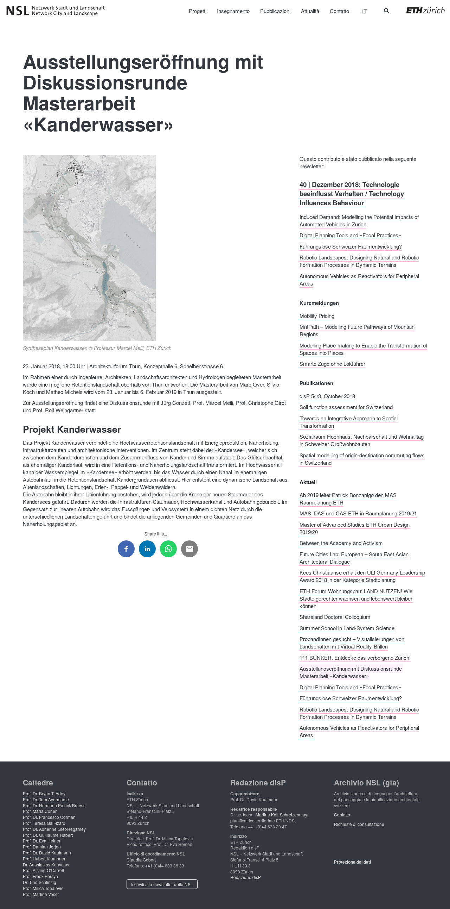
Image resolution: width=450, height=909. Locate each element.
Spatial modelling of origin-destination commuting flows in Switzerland (362, 458)
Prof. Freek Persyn (40, 876)
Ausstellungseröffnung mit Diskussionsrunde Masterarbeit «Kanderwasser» (351, 672)
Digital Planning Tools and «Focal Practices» (350, 235)
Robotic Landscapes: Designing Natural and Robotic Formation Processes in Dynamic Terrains (359, 260)
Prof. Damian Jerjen (42, 847)
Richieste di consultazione (359, 824)
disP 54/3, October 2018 (327, 395)
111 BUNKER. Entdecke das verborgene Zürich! (355, 657)
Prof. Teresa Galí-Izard (44, 823)
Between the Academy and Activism (341, 542)
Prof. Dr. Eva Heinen (42, 841)
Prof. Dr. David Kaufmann (47, 852)
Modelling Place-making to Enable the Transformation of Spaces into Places (363, 348)
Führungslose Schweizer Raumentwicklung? (351, 246)
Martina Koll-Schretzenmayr (282, 814)
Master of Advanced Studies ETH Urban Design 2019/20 (355, 527)
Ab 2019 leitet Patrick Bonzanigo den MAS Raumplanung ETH (348, 498)
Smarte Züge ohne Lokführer (332, 363)
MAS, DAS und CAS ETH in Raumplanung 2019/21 (358, 513)
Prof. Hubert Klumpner (44, 858)
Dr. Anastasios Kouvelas (46, 864)
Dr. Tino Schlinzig (39, 882)
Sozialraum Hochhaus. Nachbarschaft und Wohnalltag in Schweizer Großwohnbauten (362, 440)
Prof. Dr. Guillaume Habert (48, 835)
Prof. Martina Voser (41, 894)
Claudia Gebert (141, 860)
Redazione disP (245, 877)
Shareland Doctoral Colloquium (335, 616)
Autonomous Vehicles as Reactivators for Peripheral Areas (359, 279)
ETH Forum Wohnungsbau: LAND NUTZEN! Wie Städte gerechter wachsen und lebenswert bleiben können (356, 598)
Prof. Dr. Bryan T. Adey (44, 793)
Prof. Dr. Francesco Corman (49, 817)
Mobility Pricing (317, 315)
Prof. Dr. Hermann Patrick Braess (54, 805)
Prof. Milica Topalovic (43, 888)
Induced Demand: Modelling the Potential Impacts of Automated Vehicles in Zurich (359, 220)
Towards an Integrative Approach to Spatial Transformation (349, 421)
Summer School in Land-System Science (347, 627)
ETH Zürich (420, 10)
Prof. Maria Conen (40, 811)
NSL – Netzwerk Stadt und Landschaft (58, 11)
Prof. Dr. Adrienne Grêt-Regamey (54, 829)
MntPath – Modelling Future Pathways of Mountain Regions (357, 330)
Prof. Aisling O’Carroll (43, 870)
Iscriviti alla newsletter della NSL (162, 884)
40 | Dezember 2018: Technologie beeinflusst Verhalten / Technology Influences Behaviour (352, 193)
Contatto (342, 814)
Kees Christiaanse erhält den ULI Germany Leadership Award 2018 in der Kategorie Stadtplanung (362, 576)
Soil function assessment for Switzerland (346, 406)
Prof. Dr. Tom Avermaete (46, 799)
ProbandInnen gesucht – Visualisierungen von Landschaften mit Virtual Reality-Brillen (352, 642)
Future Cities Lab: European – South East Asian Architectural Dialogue (354, 557)
